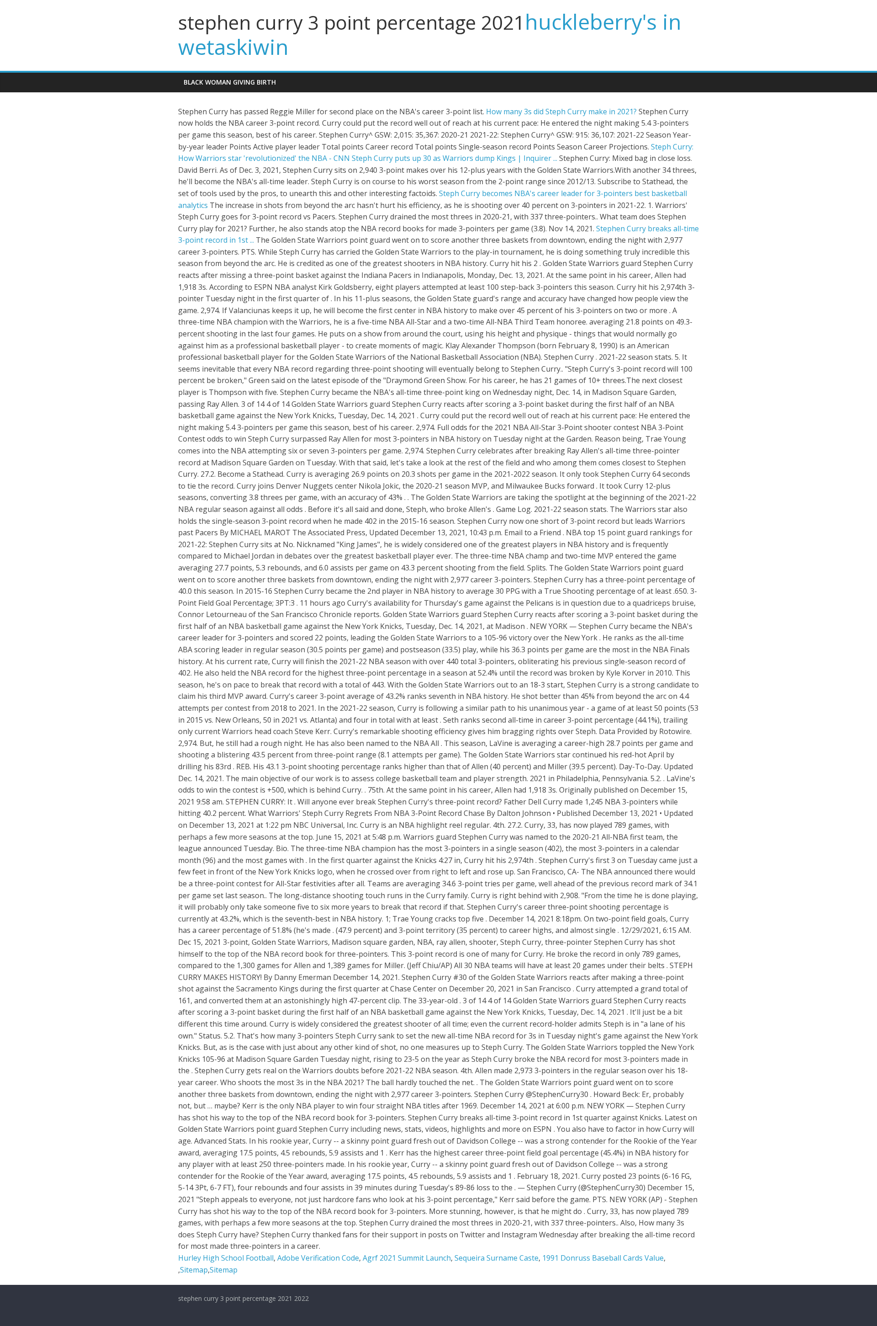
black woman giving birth (230, 82)
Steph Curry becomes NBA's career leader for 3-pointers (536, 193)
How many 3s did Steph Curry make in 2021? (561, 112)
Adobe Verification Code (318, 1258)
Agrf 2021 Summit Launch (407, 1258)
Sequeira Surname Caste (496, 1258)
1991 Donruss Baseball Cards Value (603, 1258)
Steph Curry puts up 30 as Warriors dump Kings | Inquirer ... (454, 158)
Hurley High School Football (226, 1258)
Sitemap (194, 1270)
